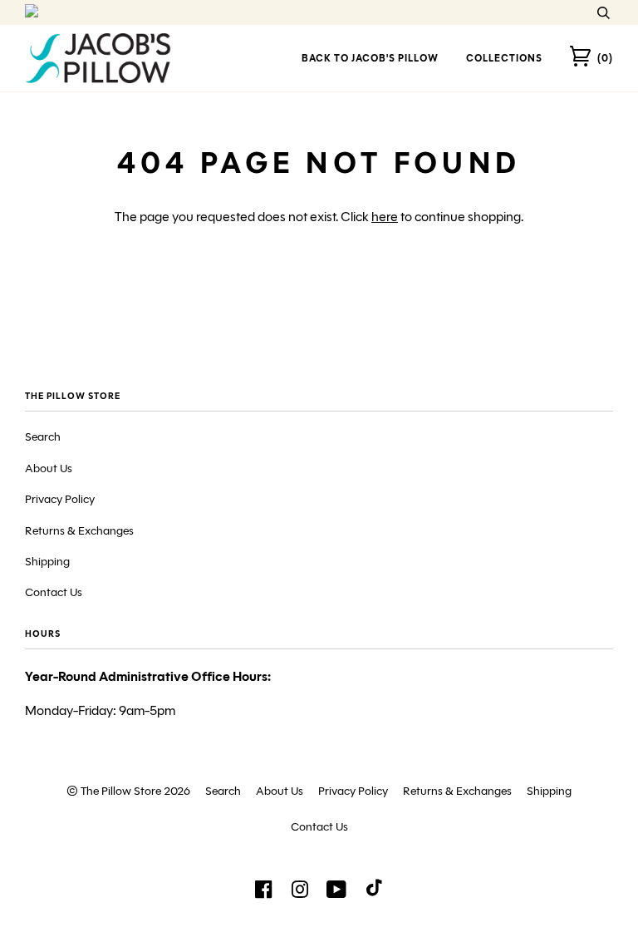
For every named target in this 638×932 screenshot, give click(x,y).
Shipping (47, 562)
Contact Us (53, 592)
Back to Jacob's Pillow (370, 58)
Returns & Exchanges (79, 531)
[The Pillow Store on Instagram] (300, 894)
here (384, 216)
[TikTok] (374, 891)
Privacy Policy (60, 499)
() (605, 58)
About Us (48, 468)
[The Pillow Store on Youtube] (337, 894)
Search (43, 437)
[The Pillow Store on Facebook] (263, 894)
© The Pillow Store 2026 (128, 791)
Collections (504, 58)
